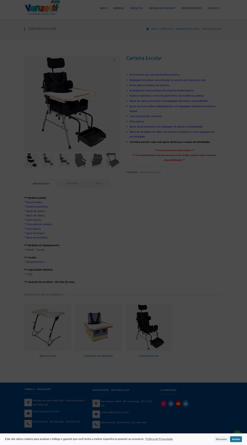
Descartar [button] (221, 439)
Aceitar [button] (236, 439)
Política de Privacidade (159, 439)
